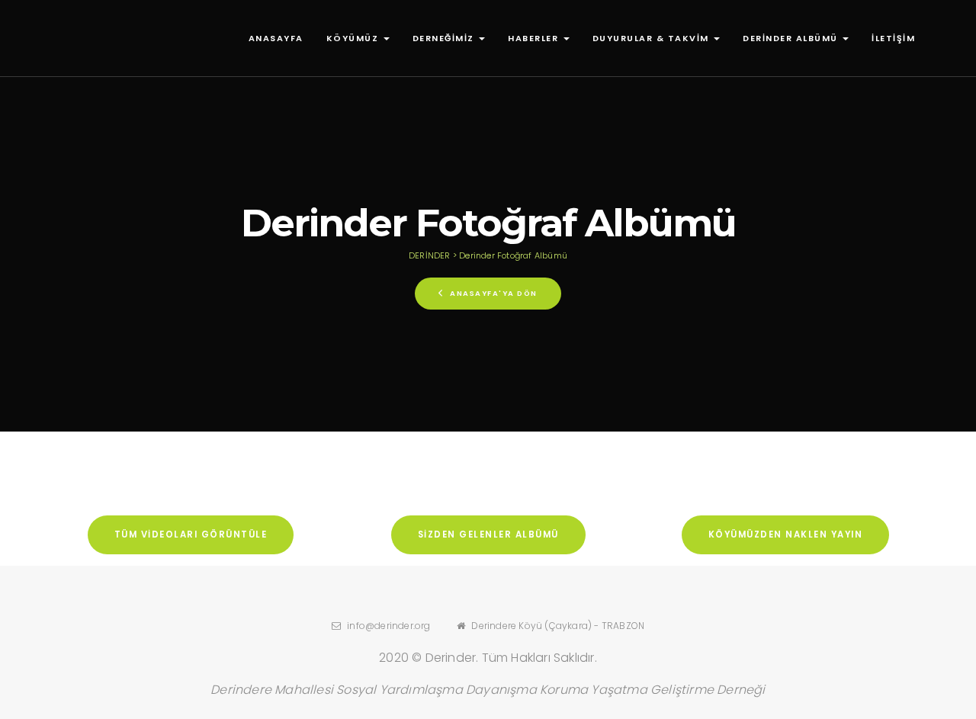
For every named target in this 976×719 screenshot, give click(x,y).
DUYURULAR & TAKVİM (652, 38)
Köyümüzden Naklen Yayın (785, 534)
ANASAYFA (276, 38)
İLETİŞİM (893, 38)
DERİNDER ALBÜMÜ (792, 38)
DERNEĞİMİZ (445, 38)
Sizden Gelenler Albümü (488, 534)
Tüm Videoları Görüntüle (191, 534)
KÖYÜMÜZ (354, 38)
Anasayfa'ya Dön (493, 293)
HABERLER (535, 38)
